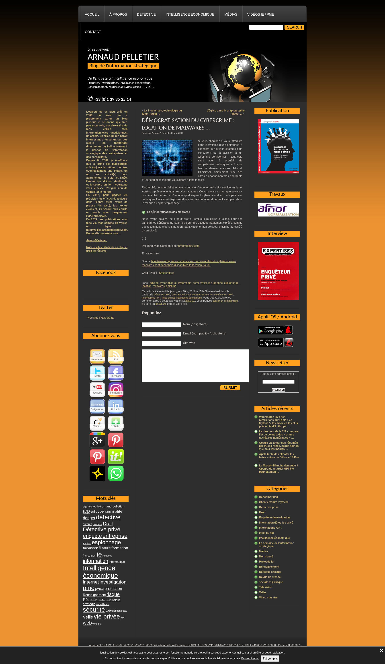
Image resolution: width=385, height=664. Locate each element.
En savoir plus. (250, 658)
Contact (93, 32)
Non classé (266, 556)
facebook (90, 548)
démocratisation (202, 283)
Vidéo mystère (268, 597)
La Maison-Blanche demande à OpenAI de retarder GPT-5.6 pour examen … (278, 468)
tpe (108, 610)
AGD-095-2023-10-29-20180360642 (135, 645)
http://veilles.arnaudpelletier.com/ (107, 229)
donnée (218, 283)
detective (108, 517)
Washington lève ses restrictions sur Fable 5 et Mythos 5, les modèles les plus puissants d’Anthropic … (278, 421)
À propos (118, 14)
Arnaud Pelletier (96, 240)
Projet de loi (266, 561)
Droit (174, 294)
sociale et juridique (271, 582)
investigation (113, 581)
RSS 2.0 (190, 300)
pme (88, 588)
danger (89, 518)
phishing (171, 286)
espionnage (106, 542)
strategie (89, 604)
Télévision (265, 587)
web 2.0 (96, 623)
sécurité (94, 609)
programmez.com (188, 245)
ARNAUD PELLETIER (123, 57)
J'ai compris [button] (270, 658)
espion (87, 543)
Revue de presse (270, 577)
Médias (230, 14)
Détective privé (162, 294)
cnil (92, 511)
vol (122, 617)
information (95, 561)
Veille (262, 592)
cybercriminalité (109, 511)
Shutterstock (166, 272)
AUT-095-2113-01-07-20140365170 (219, 645)
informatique (117, 561)
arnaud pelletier (113, 506)
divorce (87, 524)
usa (125, 610)
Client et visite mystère (274, 502)
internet (91, 581)
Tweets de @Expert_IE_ (100, 317)
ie (99, 554)
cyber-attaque (168, 283)
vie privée (107, 616)
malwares (159, 286)
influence (107, 555)
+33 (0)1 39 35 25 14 (112, 99)
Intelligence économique (190, 14)
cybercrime (184, 283)
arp (86, 511)
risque (113, 594)
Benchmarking (268, 497)
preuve (99, 589)
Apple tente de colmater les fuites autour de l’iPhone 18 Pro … (279, 457)
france (86, 555)
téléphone (116, 610)
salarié (116, 600)
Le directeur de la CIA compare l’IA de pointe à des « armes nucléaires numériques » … (279, 434)
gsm (93, 555)
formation (119, 548)
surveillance (102, 604)
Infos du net (168, 297)
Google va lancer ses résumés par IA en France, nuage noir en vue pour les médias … (279, 446)
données (97, 524)
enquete (92, 536)
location (147, 286)
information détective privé (219, 294)
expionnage (231, 283)
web (87, 623)
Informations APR (151, 297)
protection (113, 588)
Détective (146, 14)
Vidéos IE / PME (260, 14)
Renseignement (269, 566)
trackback (161, 304)
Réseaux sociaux (270, 571)
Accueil (92, 14)
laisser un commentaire (225, 300)
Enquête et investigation (191, 294)
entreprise (114, 536)
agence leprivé (92, 506)
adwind (154, 283)
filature (105, 548)
